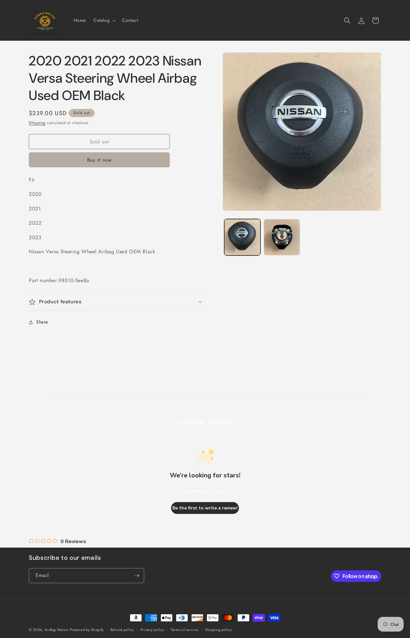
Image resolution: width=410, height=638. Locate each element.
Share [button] (42, 322)
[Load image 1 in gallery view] (242, 237)
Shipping (37, 123)
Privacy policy (152, 629)
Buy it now (99, 160)
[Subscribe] (137, 575)
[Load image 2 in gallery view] (282, 237)
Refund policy (122, 629)
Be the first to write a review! (205, 508)
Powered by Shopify (87, 629)
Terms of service (184, 629)
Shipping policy (218, 629)
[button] (104, 20)
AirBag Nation (57, 629)
